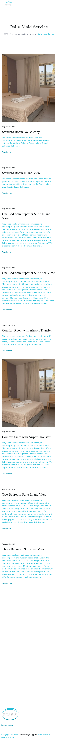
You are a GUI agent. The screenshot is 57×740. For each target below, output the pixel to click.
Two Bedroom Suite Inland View (24, 494)
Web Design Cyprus (28, 734)
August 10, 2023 (8, 127)
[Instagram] (8, 729)
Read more (7, 152)
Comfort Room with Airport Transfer (27, 330)
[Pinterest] (14, 729)
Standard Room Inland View (21, 173)
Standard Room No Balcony (21, 132)
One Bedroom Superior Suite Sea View (28, 273)
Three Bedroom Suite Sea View (23, 549)
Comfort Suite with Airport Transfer (26, 437)
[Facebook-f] (2, 729)
